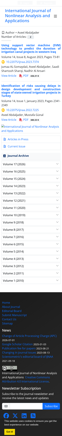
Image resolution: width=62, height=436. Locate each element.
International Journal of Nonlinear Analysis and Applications (28, 15)
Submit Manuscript (14, 315)
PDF (31, 76)
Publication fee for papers (19, 348)
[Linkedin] (24, 417)
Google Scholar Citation (17, 344)
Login (26, 3)
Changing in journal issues (19, 352)
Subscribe (51, 406)
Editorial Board (12, 311)
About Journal (11, 307)
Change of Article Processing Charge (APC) (29, 336)
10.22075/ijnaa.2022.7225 (22, 110)
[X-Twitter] (15, 417)
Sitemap (7, 323)
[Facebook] (6, 417)
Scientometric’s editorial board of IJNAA (27, 357)
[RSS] (33, 417)
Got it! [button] (9, 432)
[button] (40, 425)
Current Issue (16, 146)
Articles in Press (17, 139)
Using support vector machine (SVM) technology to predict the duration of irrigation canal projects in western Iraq (31, 48)
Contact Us (9, 319)
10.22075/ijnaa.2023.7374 (22, 62)
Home (6, 303)
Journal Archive (18, 156)
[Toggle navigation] (55, 16)
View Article (8, 76)
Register (47, 3)
